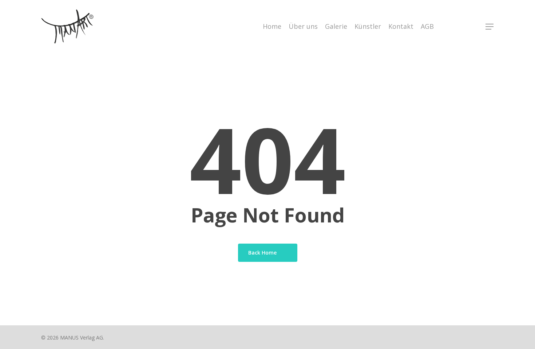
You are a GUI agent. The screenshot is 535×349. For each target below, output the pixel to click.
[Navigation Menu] (490, 26)
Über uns (303, 26)
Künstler (367, 26)
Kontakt (400, 26)
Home (272, 26)
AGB (427, 26)
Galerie (336, 26)
